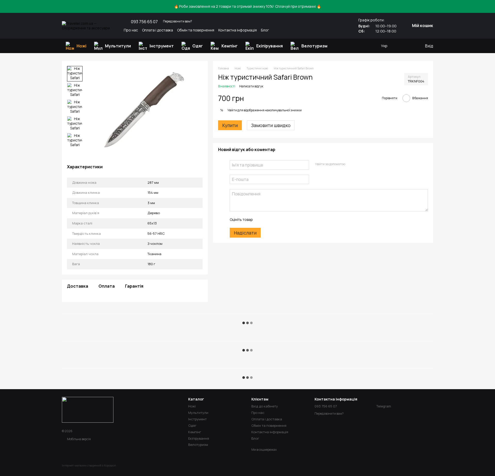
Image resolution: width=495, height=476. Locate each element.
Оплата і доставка (157, 30)
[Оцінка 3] (278, 219)
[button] (490, 6)
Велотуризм (314, 46)
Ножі (81, 46)
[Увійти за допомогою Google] (359, 164)
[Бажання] (399, 45)
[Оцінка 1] (261, 219)
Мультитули (118, 46)
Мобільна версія (79, 439)
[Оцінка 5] (294, 219)
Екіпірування (269, 46)
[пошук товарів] (340, 46)
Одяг (197, 46)
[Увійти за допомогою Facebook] (351, 164)
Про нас (131, 30)
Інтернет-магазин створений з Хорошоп (89, 465)
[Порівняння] (410, 45)
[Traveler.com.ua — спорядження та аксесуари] (87, 409)
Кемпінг (229, 46)
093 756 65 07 (144, 22)
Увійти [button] (232, 110)
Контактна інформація (237, 30)
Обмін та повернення (195, 30)
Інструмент (162, 46)
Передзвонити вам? (177, 21)
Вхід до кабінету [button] (264, 406)
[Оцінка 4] (286, 219)
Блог (265, 30)
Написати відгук (251, 86)
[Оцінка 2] (269, 219)
